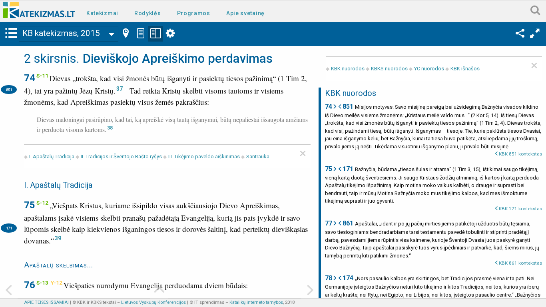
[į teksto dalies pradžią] (159, 291)
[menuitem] (104, 12)
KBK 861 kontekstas (520, 263)
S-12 (42, 202)
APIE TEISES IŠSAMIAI (46, 302)
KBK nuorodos (348, 69)
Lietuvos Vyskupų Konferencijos (153, 302)
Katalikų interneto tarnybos (256, 302)
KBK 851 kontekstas (520, 154)
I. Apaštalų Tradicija (51, 156)
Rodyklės (147, 13)
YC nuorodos (429, 69)
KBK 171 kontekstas (520, 208)
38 (110, 128)
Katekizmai (102, 13)
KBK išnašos (465, 69)
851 (9, 90)
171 (9, 228)
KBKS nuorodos (389, 69)
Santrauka (257, 156)
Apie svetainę (245, 13)
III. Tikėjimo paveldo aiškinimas (204, 156)
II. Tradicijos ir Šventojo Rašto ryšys (121, 156)
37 (119, 89)
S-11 (42, 75)
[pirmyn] (310, 291)
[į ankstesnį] (9, 291)
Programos (193, 13)
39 (58, 238)
